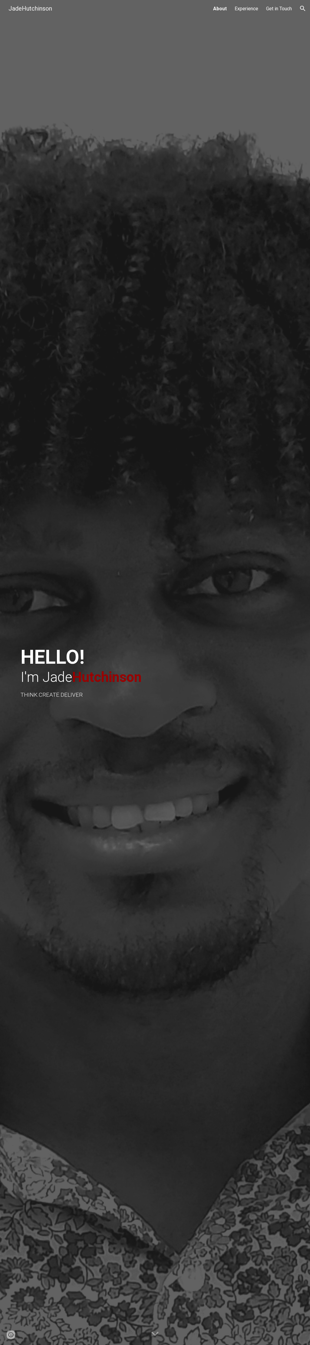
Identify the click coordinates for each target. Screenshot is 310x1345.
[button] (302, 8)
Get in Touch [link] (279, 8)
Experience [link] (246, 8)
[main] (96, 672)
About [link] (220, 8)
